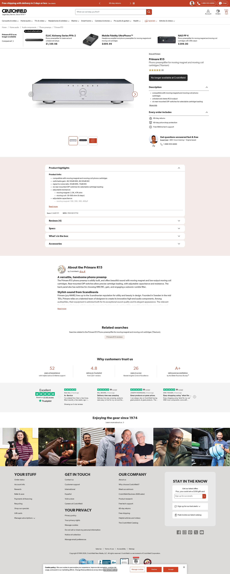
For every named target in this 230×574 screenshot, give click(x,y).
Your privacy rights (72, 520)
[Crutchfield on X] (196, 532)
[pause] (133, 3)
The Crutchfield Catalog (128, 523)
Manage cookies (71, 525)
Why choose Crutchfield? (129, 485)
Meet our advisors (126, 489)
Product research (126, 499)
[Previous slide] (100, 3)
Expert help (164, 140)
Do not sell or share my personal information (83, 530)
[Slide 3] (93, 140)
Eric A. (82, 271)
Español (68, 494)
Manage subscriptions (23, 518)
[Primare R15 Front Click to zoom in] (83, 94)
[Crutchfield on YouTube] (201, 532)
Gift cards (18, 513)
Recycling (18, 504)
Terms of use (109, 549)
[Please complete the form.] (204, 496)
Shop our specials (21, 509)
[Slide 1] (73, 140)
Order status (19, 480)
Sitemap (131, 549)
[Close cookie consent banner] (184, 567)
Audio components (29, 27)
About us (122, 480)
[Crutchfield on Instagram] (184, 532)
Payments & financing (23, 499)
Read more (53, 207)
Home (4, 27)
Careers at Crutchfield (74, 504)
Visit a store (69, 499)
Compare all (7, 41)
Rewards (17, 489)
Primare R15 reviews (114, 337)
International (70, 489)
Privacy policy (70, 516)
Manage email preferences (75, 540)
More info (153, 106)
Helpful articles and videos (129, 518)
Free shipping (29, 3)
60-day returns (115, 3)
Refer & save (19, 494)
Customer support (72, 485)
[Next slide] (135, 94)
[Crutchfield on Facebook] (178, 532)
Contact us (69, 480)
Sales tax (99, 549)
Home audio (14, 27)
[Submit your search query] (149, 12)
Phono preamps (45, 27)
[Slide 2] (83, 140)
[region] (115, 447)
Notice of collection (73, 535)
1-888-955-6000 (170, 144)
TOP (225, 572)
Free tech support (126, 504)
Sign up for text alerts (188, 506)
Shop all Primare (154, 54)
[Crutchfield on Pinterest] (190, 532)
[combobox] (113, 12)
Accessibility (121, 549)
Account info (19, 485)
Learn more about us (114, 423)
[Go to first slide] (130, 3)
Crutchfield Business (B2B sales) (132, 494)
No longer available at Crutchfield (168, 78)
